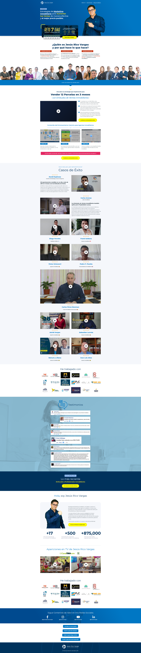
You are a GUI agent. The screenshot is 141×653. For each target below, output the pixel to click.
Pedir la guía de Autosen (70, 630)
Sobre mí (83, 2)
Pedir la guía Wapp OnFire (70, 635)
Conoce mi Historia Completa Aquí (77, 524)
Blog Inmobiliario (97, 2)
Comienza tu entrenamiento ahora (88, 120)
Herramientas (89, 2)
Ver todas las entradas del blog (70, 485)
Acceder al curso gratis (71, 626)
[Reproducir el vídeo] (58, 111)
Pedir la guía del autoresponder (70, 639)
